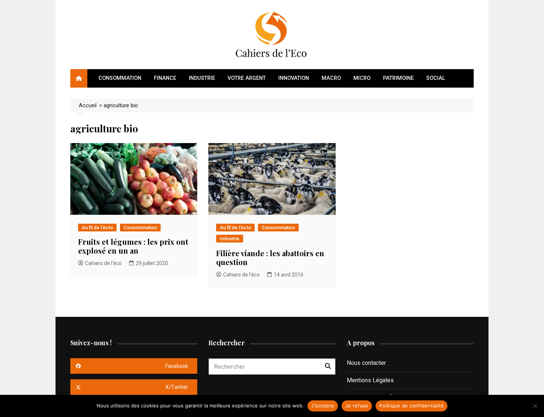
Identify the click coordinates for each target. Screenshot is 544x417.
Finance (165, 78)
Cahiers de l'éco (103, 263)
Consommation (119, 78)
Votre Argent (247, 78)
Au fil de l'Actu (97, 227)
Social (435, 78)
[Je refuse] (534, 406)
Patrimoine (398, 78)
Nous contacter (366, 362)
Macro (331, 78)
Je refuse (356, 405)
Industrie (202, 78)
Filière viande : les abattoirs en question (270, 257)
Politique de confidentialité (411, 405)
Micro (361, 78)
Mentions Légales (370, 380)
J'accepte (322, 405)
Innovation (293, 78)
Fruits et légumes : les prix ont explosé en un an (133, 246)
